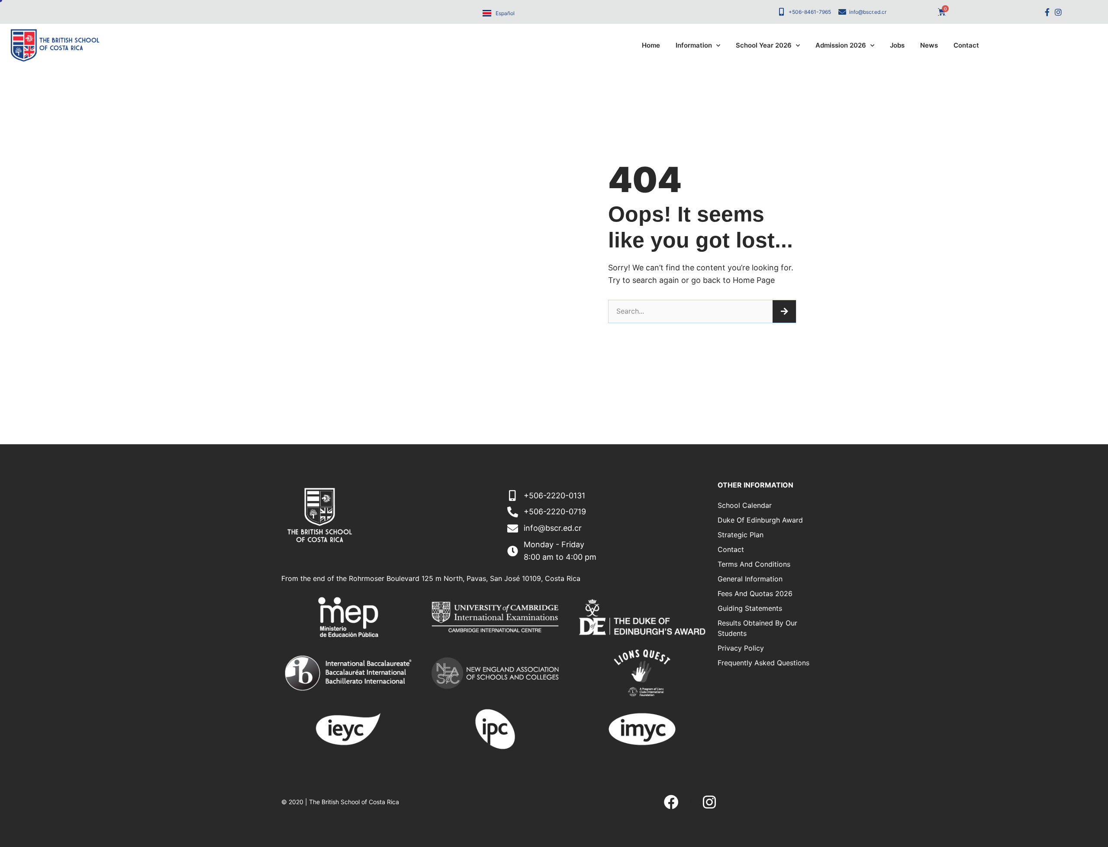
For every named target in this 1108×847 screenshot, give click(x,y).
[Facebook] (671, 802)
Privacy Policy (741, 648)
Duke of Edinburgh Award (760, 520)
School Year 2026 (764, 45)
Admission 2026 (840, 45)
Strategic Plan (740, 534)
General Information (750, 578)
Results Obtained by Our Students (757, 628)
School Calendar (745, 505)
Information (694, 45)
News (929, 45)
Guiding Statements (750, 608)
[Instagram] (1058, 11)
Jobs (897, 45)
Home (651, 45)
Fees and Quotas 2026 (755, 593)
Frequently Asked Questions (763, 662)
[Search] (784, 311)
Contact (966, 45)
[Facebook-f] (1047, 11)
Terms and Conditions (754, 564)
